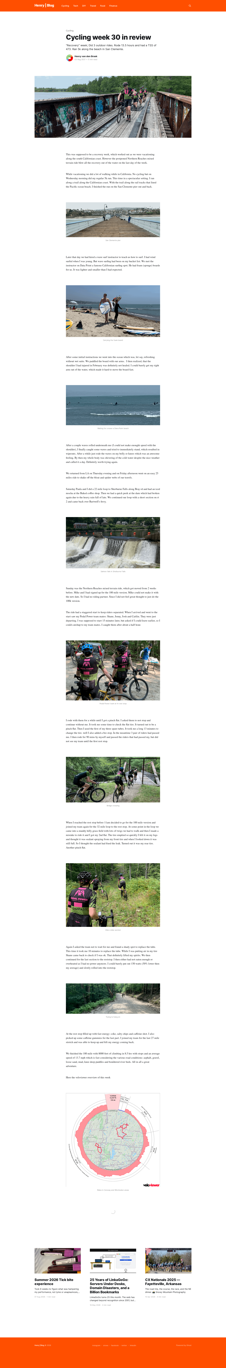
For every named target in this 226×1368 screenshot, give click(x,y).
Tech (75, 5)
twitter (124, 1345)
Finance (113, 5)
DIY (84, 5)
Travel (93, 5)
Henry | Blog (44, 5)
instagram (96, 1345)
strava (105, 1345)
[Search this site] (190, 6)
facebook (115, 1345)
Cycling (65, 5)
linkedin (133, 1345)
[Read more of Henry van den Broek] (69, 58)
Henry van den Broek (86, 56)
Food (102, 5)
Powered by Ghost (183, 1345)
